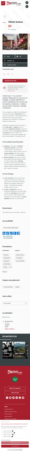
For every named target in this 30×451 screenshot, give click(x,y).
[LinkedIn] (16, 397)
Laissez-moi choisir (15, 442)
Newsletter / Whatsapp (15, 388)
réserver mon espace (12, 168)
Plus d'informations (8, 238)
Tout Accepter (15, 446)
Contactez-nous (15, 392)
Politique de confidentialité (5, 439)
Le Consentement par (15, 449)
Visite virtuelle (7, 303)
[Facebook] (8, 397)
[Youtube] (13, 397)
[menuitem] (15, 412)
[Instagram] (11, 397)
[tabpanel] (15, 42)
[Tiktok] (19, 397)
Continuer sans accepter (5, 421)
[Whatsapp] (22, 397)
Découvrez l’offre (11, 90)
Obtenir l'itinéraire (9, 329)
